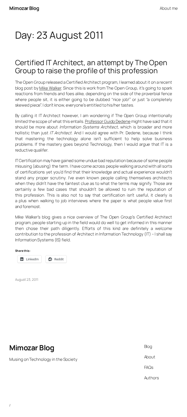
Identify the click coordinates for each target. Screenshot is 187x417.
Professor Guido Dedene (108, 121)
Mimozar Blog (24, 8)
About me (169, 8)
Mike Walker (50, 88)
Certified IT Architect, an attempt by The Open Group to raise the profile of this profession (91, 66)
